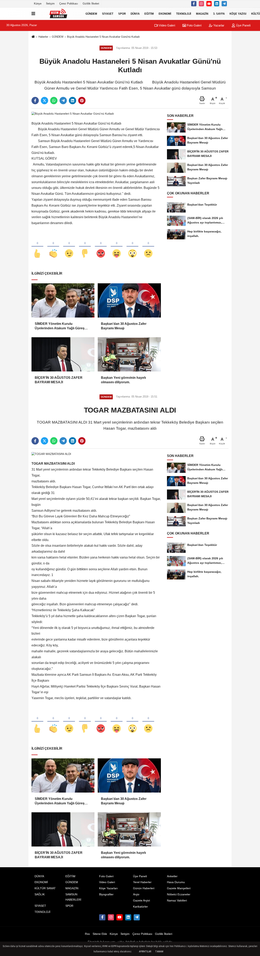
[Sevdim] (69, 246)
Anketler (172, 876)
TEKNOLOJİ (183, 13)
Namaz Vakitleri (177, 900)
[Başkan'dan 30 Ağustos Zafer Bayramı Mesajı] (129, 300)
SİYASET (107, 13)
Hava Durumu (176, 882)
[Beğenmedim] (85, 246)
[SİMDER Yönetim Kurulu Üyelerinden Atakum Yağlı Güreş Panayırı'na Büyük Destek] (62, 300)
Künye (37, 3)
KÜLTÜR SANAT (45, 888)
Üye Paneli (242, 25)
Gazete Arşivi (141, 900)
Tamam (159, 951)
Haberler (43, 36)
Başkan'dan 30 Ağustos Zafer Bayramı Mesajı (123, 326)
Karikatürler (140, 906)
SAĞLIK (40, 894)
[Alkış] (53, 246)
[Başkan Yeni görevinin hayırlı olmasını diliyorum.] (129, 354)
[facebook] (35, 100)
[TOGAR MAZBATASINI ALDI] (51, 453)
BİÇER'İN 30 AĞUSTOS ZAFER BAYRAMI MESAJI (58, 380)
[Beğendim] (37, 246)
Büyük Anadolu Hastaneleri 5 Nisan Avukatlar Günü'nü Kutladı (103, 36)
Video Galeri (166, 25)
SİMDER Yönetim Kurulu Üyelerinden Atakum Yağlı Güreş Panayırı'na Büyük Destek (59, 326)
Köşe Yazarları (108, 888)
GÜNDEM (91, 13)
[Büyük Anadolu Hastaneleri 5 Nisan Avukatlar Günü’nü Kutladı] (72, 113)
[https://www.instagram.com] (201, 3)
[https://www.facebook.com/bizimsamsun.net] (193, 3)
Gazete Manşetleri (179, 888)
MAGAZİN (202, 13)
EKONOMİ (165, 13)
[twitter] (44, 100)
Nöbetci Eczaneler (178, 894)
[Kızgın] (101, 246)
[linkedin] (72, 100)
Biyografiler (106, 894)
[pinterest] (82, 100)
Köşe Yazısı (238, 13)
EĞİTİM (149, 13)
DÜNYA (135, 13)
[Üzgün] (148, 246)
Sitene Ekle (100, 933)
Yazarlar (218, 25)
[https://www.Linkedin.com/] (216, 3)
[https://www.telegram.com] (224, 3)
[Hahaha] (116, 246)
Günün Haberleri (143, 888)
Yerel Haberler (142, 882)
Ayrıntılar (145, 951)
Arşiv (136, 894)
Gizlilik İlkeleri (91, 3)
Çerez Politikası (68, 3)
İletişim (50, 3)
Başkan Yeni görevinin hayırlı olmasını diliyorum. (123, 380)
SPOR (122, 13)
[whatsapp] (53, 100)
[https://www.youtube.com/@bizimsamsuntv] (209, 3)
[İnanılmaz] (132, 246)
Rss (87, 933)
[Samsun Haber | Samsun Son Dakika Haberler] (59, 13)
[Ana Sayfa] (33, 36)
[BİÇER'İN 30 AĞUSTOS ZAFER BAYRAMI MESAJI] (62, 354)
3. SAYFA (219, 13)
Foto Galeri (194, 25)
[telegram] (63, 100)
